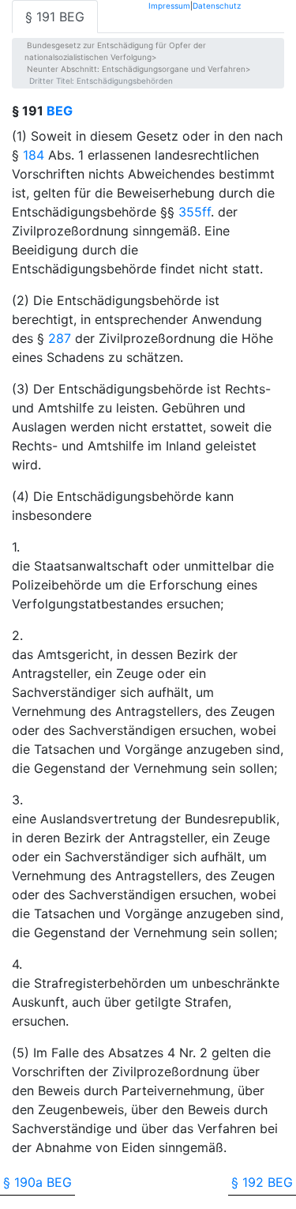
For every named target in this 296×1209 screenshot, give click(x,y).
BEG (60, 111)
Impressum (169, 5)
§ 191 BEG (54, 16)
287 (59, 338)
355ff (194, 212)
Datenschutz (217, 5)
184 (33, 155)
